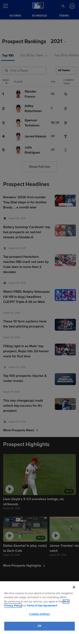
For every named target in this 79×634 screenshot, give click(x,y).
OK (39, 626)
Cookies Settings (39, 614)
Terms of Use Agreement (42, 605)
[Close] (74, 587)
